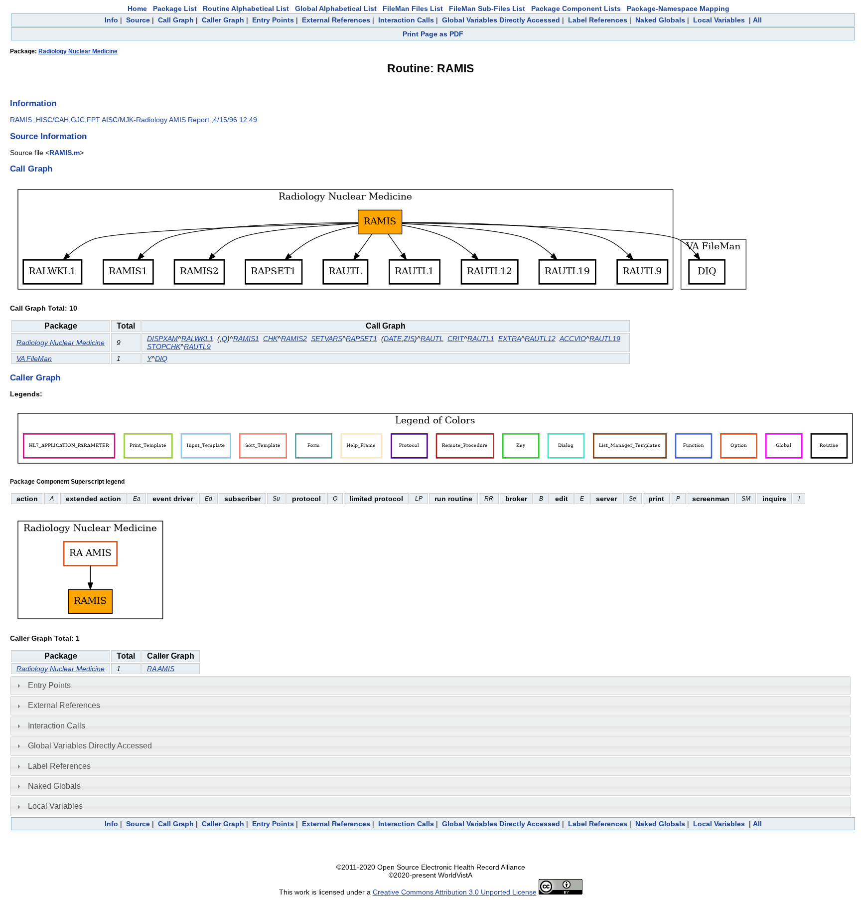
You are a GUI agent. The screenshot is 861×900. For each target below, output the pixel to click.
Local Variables (719, 20)
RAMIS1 (246, 339)
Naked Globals (660, 20)
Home (137, 8)
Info (111, 20)
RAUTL (432, 339)
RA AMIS (160, 669)
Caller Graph (223, 20)
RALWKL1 (197, 339)
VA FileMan (34, 358)
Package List (175, 8)
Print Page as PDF (433, 34)
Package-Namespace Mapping (678, 8)
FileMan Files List (413, 8)
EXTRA (509, 339)
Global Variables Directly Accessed (501, 20)
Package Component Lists (576, 8)
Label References (597, 20)
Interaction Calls (406, 20)
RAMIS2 (294, 339)
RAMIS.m (64, 153)
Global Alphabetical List (336, 8)
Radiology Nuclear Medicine (78, 51)
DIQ (161, 358)
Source (138, 20)
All (757, 20)
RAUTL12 (540, 339)
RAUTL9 (197, 347)
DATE (393, 339)
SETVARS (326, 339)
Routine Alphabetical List (246, 8)
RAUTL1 (480, 339)
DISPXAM (162, 339)
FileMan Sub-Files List (487, 8)
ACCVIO (573, 339)
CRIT (455, 339)
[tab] (430, 685)
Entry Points (273, 20)
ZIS (409, 339)
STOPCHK (163, 347)
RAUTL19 (604, 339)
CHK (270, 339)
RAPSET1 (361, 339)
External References (336, 20)
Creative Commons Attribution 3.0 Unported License (455, 892)
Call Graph (176, 20)
